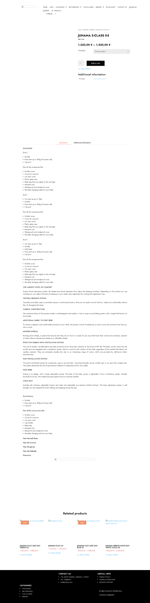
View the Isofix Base (30, 438)
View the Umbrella (29, 451)
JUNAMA (92, 30)
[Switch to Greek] (46, 11)
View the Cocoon (29, 443)
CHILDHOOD (60, 7)
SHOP (51, 7)
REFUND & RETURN (106, 582)
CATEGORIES (25, 585)
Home (45, 7)
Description (63, 143)
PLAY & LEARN (88, 7)
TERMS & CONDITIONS (107, 580)
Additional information (82, 143)
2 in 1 (95, 79)
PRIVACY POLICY (104, 577)
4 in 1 (104, 79)
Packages (81, 50)
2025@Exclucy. (117, 591)
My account (110, 7)
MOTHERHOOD (74, 7)
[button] (84, 69)
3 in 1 (99, 79)
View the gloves (29, 447)
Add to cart (95, 63)
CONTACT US (122, 7)
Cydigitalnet (110, 595)
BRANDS (99, 7)
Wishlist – (58, 11)
